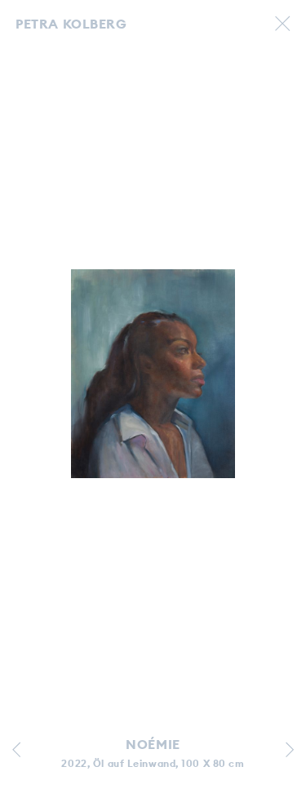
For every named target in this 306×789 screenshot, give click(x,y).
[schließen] (282, 24)
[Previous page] (16, 752)
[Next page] (290, 752)
